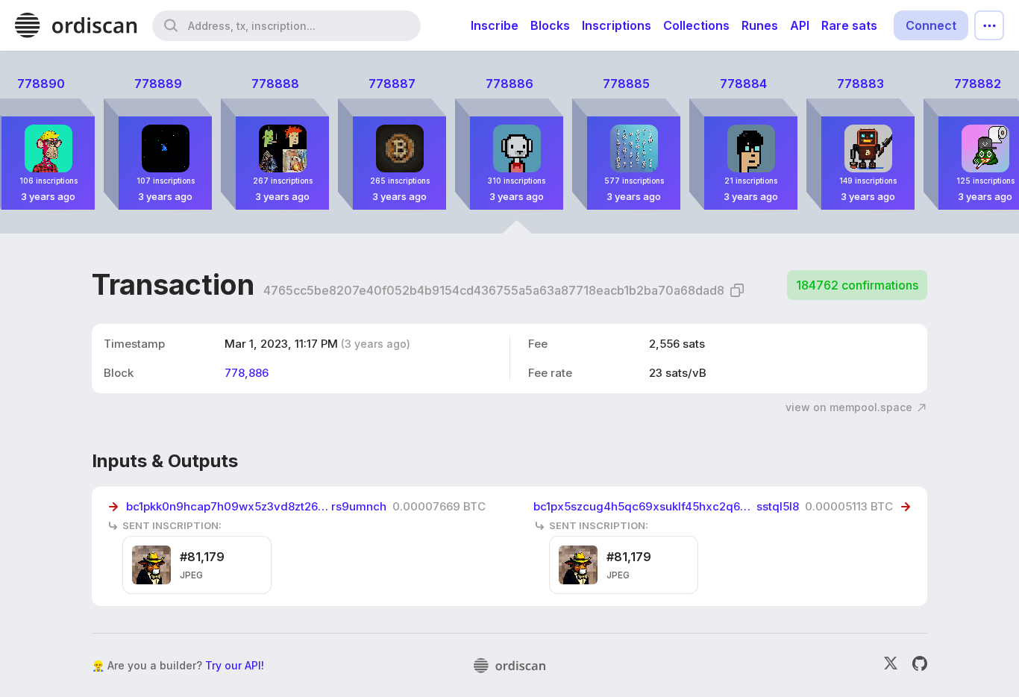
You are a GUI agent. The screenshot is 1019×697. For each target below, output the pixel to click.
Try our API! (234, 665)
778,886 (247, 373)
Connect (931, 25)
